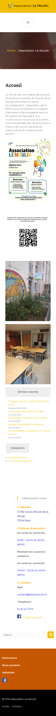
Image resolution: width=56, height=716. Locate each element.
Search (51, 637)
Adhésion (8, 672)
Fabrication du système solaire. (26, 411)
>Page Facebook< (33, 617)
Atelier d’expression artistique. (26, 424)
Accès (5, 706)
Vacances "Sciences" (20, 461)
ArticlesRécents (17, 457)
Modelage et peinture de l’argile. (27, 417)
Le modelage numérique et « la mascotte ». (29, 432)
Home (11, 50)
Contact (17, 706)
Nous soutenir (11, 665)
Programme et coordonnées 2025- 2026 (29, 403)
